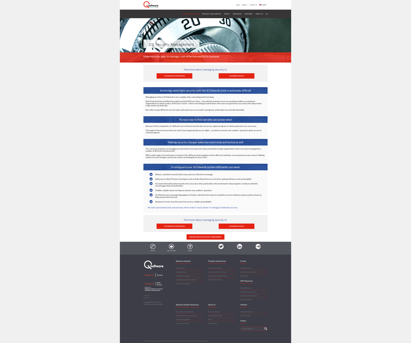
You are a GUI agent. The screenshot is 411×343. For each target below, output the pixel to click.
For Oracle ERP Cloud (215, 268)
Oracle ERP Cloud (246, 268)
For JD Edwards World (215, 280)
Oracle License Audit (182, 323)
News (210, 319)
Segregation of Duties (183, 276)
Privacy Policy (147, 295)
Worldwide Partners (246, 312)
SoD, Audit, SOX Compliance (185, 312)
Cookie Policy (147, 298)
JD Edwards (244, 276)
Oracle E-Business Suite (248, 272)
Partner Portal (244, 316)
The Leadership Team (215, 316)
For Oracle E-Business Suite (217, 272)
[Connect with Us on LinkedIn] (239, 245)
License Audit (180, 268)
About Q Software (214, 312)
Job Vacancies (212, 323)
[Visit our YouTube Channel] (258, 245)
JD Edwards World (246, 300)
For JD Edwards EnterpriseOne (218, 276)
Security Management (183, 284)
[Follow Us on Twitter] (221, 245)
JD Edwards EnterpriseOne (249, 296)
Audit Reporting (181, 272)
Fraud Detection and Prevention (186, 280)
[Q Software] (151, 4)
